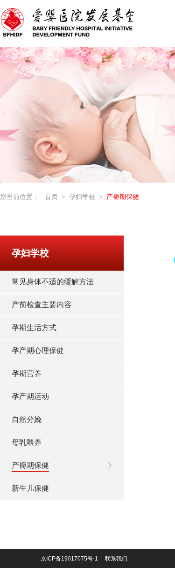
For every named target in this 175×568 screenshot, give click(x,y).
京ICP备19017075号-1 (69, 558)
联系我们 (116, 558)
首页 (51, 196)
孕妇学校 (82, 196)
